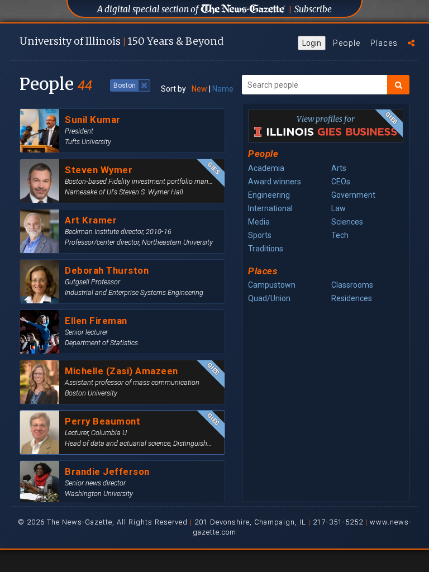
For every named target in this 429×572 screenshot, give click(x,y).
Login (311, 43)
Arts (338, 168)
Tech (340, 235)
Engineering (269, 194)
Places (384, 43)
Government (353, 194)
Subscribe (313, 9)
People (346, 43)
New (199, 88)
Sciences (347, 221)
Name (222, 88)
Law (338, 208)
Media (259, 221)
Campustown (271, 284)
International (270, 208)
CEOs (340, 181)
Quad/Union (269, 298)
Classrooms (352, 284)
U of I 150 (121, 41)
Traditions (265, 248)
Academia (266, 168)
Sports (259, 235)
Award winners (274, 181)
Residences (351, 298)
